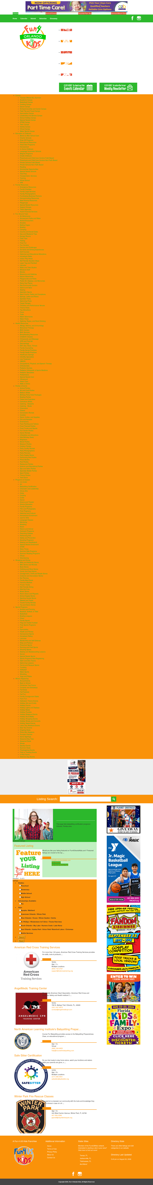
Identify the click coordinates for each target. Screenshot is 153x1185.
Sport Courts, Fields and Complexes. (33, 294)
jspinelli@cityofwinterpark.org (62, 1117)
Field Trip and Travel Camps (30, 111)
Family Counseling (26, 348)
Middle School (26, 893)
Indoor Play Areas (26, 258)
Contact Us (51, 1157)
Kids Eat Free (25, 589)
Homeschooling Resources (29, 198)
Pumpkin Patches (26, 734)
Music (22, 526)
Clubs (22, 493)
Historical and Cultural (28, 513)
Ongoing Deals (25, 730)
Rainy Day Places (26, 283)
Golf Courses (24, 252)
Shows (22, 743)
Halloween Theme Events (29, 701)
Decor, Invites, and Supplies (30, 417)
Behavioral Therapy (27, 328)
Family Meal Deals (26, 580)
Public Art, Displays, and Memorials (32, 281)
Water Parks (24, 319)
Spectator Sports (26, 292)
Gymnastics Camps (27, 113)
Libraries (23, 265)
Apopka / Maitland (28, 910)
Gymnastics (24, 629)
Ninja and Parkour (26, 643)
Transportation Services (28, 176)
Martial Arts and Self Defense (30, 640)
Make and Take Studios (28, 267)
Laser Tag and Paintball (28, 263)
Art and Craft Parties (27, 390)
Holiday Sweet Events (27, 723)
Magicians (23, 439)
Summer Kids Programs (28, 551)
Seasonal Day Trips (27, 739)
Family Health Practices (28, 352)
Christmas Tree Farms (28, 685)
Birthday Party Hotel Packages (30, 395)
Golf (21, 627)
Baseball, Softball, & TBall (29, 611)
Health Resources (21, 323)
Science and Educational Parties (31, 466)
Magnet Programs (26, 153)
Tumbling (23, 667)
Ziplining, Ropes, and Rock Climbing (33, 321)
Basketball (23, 614)
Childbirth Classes (26, 337)
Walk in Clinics (25, 383)
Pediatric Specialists (27, 372)
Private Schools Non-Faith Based (31, 165)
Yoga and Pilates (26, 676)
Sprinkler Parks (25, 299)
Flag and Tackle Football (28, 623)
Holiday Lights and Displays (29, 707)
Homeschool (24, 147)
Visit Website (56, 862)
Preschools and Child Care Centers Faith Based (37, 158)
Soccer (22, 654)
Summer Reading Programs (30, 553)
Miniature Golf (25, 270)
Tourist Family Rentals (28, 602)
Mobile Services (27, 933)
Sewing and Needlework (28, 542)
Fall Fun (23, 694)
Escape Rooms (25, 236)
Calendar (23, 18)
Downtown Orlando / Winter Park (33, 914)
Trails (22, 314)
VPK (21, 182)
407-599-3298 (57, 1115)
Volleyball (23, 669)
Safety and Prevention (28, 538)
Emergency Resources (28, 187)
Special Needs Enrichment (29, 544)
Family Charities (25, 189)
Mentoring (23, 522)
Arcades (23, 223)
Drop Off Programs (26, 140)
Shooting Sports (25, 649)
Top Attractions (25, 310)
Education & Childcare (23, 133)
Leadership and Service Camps (31, 115)
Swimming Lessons (27, 663)
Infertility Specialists (27, 357)
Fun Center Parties (26, 430)
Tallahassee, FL (85, 1161)
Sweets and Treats (26, 600)
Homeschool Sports (27, 634)
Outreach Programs (27, 531)
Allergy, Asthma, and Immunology (32, 325)
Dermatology (24, 343)
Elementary (25, 889)
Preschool (25, 886)
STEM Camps (25, 122)
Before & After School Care (29, 135)
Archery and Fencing (27, 609)
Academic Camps (26, 100)
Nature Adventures (26, 276)
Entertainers (24, 421)
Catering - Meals (26, 406)
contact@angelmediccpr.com (62, 1009)
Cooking (23, 495)
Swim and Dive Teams (28, 661)
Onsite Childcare (26, 156)
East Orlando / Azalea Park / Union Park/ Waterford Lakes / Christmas (47, 929)
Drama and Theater (27, 502)
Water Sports (24, 672)
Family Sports (25, 620)
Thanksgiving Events (27, 750)
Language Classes (26, 520)
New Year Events (26, 728)
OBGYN (22, 361)
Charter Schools (25, 138)
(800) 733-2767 (57, 969)
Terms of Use (52, 1149)
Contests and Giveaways (29, 687)
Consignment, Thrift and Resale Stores (33, 573)
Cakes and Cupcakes (27, 399)
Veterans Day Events (27, 757)
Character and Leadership (29, 488)
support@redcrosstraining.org (62, 971)
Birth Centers (24, 330)
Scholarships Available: (27, 901)
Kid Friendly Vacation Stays (29, 261)
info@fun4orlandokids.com (61, 860)
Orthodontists (24, 366)
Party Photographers (27, 451)
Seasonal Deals (25, 741)
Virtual (22, 556)
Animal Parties (25, 388)
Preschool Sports (26, 645)
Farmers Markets (26, 582)
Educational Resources (28, 142)
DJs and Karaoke (26, 419)
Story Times (24, 549)
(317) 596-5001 (57, 1077)
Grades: (21, 883)
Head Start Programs (27, 144)
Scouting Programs (26, 540)
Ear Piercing (24, 578)
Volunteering (24, 558)
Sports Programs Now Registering (32, 658)
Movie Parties (25, 442)
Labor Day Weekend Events (30, 725)
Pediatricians (24, 375)
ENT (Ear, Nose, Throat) (28, 346)
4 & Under (23, 482)
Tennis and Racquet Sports (29, 665)
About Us (50, 1154)
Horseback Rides (26, 256)
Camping (23, 229)
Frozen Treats (25, 585)
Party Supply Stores (27, 455)
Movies (22, 272)
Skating (22, 290)
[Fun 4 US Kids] (33, 37)
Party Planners (25, 453)
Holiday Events (25, 705)
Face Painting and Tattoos (29, 424)
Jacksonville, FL (85, 1158)
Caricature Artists (26, 401)
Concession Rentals (27, 413)
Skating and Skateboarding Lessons (32, 652)
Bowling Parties (25, 397)
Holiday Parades (26, 712)
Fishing (22, 241)
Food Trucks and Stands (28, 428)
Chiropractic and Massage (29, 339)
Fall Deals (23, 690)
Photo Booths (24, 459)
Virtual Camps (25, 129)
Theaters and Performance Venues (32, 305)
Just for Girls (24, 518)
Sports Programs (21, 607)
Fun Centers (24, 245)
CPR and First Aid (26, 341)
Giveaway (53, 18)
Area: (20, 907)
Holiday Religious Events (28, 714)
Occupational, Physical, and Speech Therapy (36, 363)
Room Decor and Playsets (29, 593)
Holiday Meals (25, 710)
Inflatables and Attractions (29, 435)
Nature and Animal (26, 529)
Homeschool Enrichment (28, 515)
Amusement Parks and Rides (30, 218)
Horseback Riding (26, 636)
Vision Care (24, 381)
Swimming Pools (26, 301)
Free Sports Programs (28, 625)
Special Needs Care (27, 377)
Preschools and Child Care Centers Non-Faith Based (38, 160)
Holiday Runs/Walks (27, 716)
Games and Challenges (28, 247)
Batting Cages (25, 225)
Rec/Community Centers (28, 285)
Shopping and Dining (22, 560)
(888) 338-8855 (57, 1048)
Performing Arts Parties (28, 457)
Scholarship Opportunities (29, 169)
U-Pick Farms (25, 754)
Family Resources (21, 185)
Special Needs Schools (28, 171)
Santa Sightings (25, 736)
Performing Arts (25, 535)
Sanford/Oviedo (51, 13)
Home (15, 18)
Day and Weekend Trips (28, 234)
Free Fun (23, 243)
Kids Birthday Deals (27, 437)
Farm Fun (23, 699)
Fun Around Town (21, 214)
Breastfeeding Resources (29, 334)
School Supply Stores (27, 596)
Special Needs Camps (28, 120)
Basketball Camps (26, 102)
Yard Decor (24, 477)
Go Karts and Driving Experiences (32, 249)
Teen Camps (24, 124)
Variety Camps (25, 127)
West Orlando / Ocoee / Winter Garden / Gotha (38, 918)
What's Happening (21, 678)
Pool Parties (24, 462)
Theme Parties (25, 475)
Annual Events (25, 681)
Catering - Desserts (27, 404)
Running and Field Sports (29, 647)
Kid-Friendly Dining (26, 587)
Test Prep (23, 173)
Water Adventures (26, 316)
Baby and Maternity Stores (29, 562)
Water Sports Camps (27, 131)
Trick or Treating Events (28, 752)
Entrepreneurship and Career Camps (33, 109)
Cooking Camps (25, 104)
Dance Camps (25, 106)
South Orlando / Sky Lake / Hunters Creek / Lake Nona (41, 925)
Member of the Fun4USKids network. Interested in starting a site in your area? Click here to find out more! (92, 1148)
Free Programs (25, 511)
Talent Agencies (25, 209)
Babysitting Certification (28, 486)
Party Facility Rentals (27, 448)
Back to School (25, 683)
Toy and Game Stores (28, 605)
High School (25, 897)
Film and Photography (28, 509)
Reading (23, 167)
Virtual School (25, 180)
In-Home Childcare (26, 149)
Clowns (22, 410)
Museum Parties (25, 444)
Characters (24, 408)
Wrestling (23, 674)
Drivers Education (26, 504)
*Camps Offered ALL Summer (30, 98)
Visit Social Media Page (60, 865)
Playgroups (24, 203)
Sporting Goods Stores (28, 598)
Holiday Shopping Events (29, 719)
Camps (17, 95)
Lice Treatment (25, 359)
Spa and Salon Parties (28, 468)
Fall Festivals (24, 692)
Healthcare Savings (27, 354)
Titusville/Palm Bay (85, 13)
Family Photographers (28, 194)
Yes (22, 904)
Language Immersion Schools (30, 151)
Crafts (22, 497)
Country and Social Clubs (29, 232)
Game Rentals (25, 433)
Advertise (43, 18)
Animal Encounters (26, 220)
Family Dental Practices (28, 350)
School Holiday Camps (28, 118)
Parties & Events (21, 386)
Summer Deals (25, 748)
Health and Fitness (26, 631)
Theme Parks (24, 308)
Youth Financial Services (28, 211)
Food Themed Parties (27, 426)
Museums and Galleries (28, 274)
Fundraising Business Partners (31, 196)
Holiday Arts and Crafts (28, 703)
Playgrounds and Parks (28, 278)
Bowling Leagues (26, 616)
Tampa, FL (84, 1155)
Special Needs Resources (29, 205)
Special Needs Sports (27, 656)
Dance (22, 500)
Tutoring (23, 178)
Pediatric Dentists (26, 368)
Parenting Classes (26, 533)
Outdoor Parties (25, 446)
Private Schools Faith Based (30, 162)
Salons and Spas (26, 287)
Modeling (23, 524)
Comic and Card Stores (28, 571)
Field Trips (23, 238)
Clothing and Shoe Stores (29, 569)
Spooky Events (25, 745)
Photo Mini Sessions (27, 732)
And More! (83, 1164)
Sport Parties (24, 473)
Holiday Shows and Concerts (30, 721)
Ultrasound (24, 379)
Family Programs (26, 506)
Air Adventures (25, 216)
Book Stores (24, 567)
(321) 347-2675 (57, 1007)
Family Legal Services (28, 191)
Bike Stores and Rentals (28, 564)
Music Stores (24, 591)
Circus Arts (24, 491)
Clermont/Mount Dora (118, 13)
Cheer (22, 618)
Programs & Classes (22, 480)
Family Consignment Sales (29, 696)
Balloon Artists (25, 392)
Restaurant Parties (26, 464)
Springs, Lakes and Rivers (29, 296)
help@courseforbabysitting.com (63, 1050)
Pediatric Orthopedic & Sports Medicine (34, 370)
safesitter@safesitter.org (60, 1079)
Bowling (22, 227)
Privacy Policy (52, 1152)
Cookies (23, 415)
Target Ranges (25, 303)
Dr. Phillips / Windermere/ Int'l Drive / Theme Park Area (41, 922)
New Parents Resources (28, 200)
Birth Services (25, 332)
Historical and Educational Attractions (33, 254)
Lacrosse (23, 638)
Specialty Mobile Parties (28, 471)
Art (21, 484)
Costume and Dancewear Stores (31, 576)
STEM (22, 547)
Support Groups (25, 207)
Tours (22, 312)
